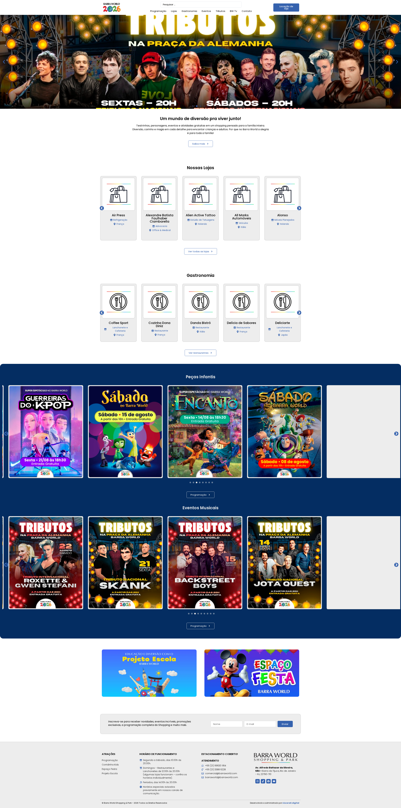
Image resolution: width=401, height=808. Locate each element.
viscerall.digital (290, 803)
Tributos (220, 11)
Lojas (174, 11)
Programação (158, 11)
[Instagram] (257, 781)
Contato (247, 11)
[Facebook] (268, 781)
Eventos (206, 11)
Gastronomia (189, 11)
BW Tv (233, 11)
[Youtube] (274, 781)
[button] (4, 61)
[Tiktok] (263, 781)
